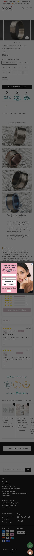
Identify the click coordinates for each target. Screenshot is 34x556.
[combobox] (3, 278)
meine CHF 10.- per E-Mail (9, 281)
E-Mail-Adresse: (4, 273)
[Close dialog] (32, 264)
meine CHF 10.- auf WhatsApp (9, 284)
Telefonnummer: (4, 276)
